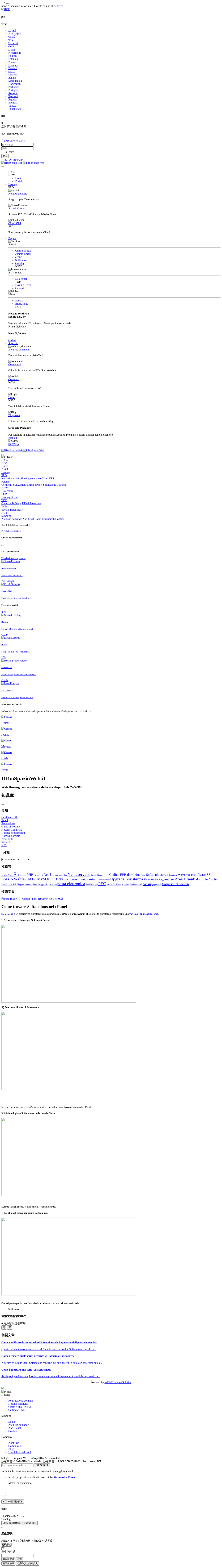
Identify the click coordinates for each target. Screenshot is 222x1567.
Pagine (12, 238)
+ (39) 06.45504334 (12, 159)
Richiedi (13, 437)
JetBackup (181, 884)
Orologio (37, 875)
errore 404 (111, 884)
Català (11, 36)
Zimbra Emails (23, 253)
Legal (11, 397)
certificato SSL (201, 874)
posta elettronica (71, 883)
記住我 (10, 152)
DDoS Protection (21, 505)
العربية (12, 30)
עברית (11, 71)
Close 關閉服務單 (11, 1523)
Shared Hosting (16, 208)
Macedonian (15, 80)
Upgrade (117, 879)
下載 (34, 898)
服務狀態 (43, 898)
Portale (19, 181)
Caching (19, 263)
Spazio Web (11, 879)
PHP (30, 874)
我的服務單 (8, 898)
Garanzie (20, 288)
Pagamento (166, 879)
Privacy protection (59, 875)
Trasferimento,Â (170, 875)
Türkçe (12, 105)
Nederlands (14, 52)
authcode (125, 884)
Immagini (22, 875)
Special (19, 300)
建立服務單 (56, 898)
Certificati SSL (23, 250)
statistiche (53, 884)
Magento (20, 884)
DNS (59, 879)
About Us (13, 1442)
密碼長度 (6, 1544)
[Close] (2, 545)
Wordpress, (184, 874)
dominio (202, 879)
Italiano (12, 77)
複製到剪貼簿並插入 (28, 1563)
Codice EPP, (117, 874)
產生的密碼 (8, 1551)
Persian (12, 62)
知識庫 (26, 898)
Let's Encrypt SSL (8, 884)
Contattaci (13, 379)
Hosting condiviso (31, 478)
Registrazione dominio (20, 1400)
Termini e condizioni (19, 1452)
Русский (13, 96)
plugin (95, 884)
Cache (213, 879)
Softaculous (21, 260)
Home (18, 178)
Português (13, 86)
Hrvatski (13, 43)
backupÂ (9, 874)
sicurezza (28, 884)
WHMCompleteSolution (118, 1382)
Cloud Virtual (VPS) (19, 1406)
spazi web (157, 884)
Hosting (12, 184)
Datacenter (21, 278)
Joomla (89, 884)
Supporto (13, 343)
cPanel (19, 256)
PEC (102, 883)
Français (13, 65)
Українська (14, 108)
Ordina (12, 340)
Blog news (14, 415)
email (140, 884)
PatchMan (29, 879)
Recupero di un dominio (80, 879)
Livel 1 (61, 5)
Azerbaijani (14, 33)
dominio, (133, 874)
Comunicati (14, 364)
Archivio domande (18, 349)
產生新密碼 (8, 1559)
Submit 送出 (30, 1523)
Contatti (59, 518)
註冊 (22, 140)
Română (13, 93)
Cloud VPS (14, 223)
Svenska (13, 102)
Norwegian (14, 83)
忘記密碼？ (8, 140)
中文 (11, 39)
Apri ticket (28, 518)
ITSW (11, 171)
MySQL (44, 879)
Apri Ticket (14, 1427)
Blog (11, 1449)
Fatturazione (151, 879)
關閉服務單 (8, 1563)
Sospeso (168, 884)
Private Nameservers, (100, 875)
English (12, 55)
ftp (53, 879)
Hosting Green (23, 284)
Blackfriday (21, 303)
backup (148, 884)
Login (38, 518)
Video (142, 875)
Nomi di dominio (17, 193)
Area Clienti (185, 879)
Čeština (12, 46)
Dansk (11, 49)
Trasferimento (104, 880)
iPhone (118, 884)
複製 (20, 1559)
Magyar (12, 74)
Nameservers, (78, 874)
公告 (19, 898)
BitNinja (16, 503)
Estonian (13, 58)
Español (12, 99)
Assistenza (134, 879)
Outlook (133, 884)
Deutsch (12, 68)
